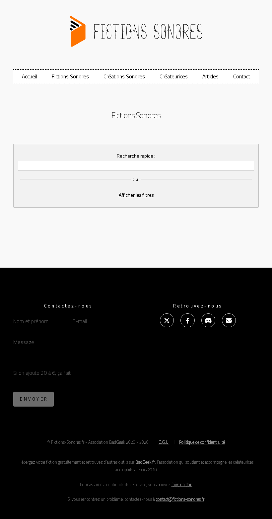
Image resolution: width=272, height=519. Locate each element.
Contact (241, 76)
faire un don (181, 484)
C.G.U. (164, 442)
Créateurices (174, 76)
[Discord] (208, 320)
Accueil (29, 76)
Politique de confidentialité (202, 442)
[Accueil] (136, 29)
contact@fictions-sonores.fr (180, 499)
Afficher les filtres (136, 195)
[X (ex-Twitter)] (167, 320)
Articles (210, 76)
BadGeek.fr (145, 462)
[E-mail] (229, 320)
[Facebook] (187, 320)
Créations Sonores (124, 76)
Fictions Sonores (70, 76)
